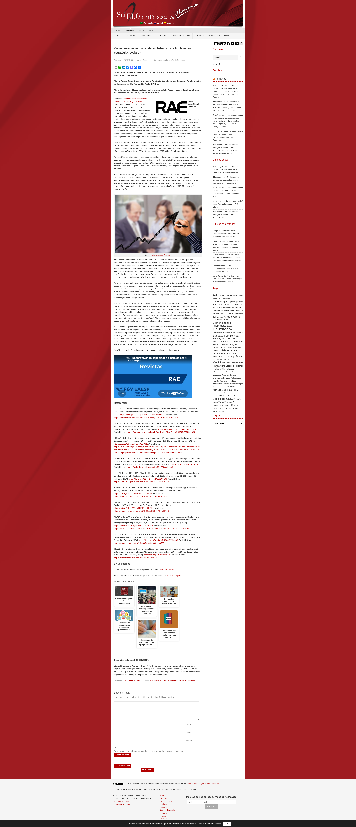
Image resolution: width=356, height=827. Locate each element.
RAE (138, 680)
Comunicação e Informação (222, 324)
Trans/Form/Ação (226, 402)
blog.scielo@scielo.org (121, 804)
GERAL (118, 30)
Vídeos (163, 816)
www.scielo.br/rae (166, 570)
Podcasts (164, 818)
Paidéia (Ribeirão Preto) (233, 363)
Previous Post (122, 766)
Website (189, 740)
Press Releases (129, 680)
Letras (226, 356)
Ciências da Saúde (220, 320)
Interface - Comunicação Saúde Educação (227, 353)
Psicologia (219, 368)
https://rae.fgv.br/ (174, 575)
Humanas (220, 78)
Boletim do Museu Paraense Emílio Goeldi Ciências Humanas (228, 310)
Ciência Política (232, 317)
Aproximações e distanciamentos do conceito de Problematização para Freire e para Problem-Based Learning (227, 88)
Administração (156, 680)
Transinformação (219, 405)
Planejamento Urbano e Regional (228, 366)
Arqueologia (232, 301)
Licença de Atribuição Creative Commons (203, 784)
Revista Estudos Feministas (232, 396)
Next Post (147, 770)
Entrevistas (129, 36)
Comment (186, 702)
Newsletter (214, 36)
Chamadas (164, 36)
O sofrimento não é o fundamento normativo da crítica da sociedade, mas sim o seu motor (226, 234)
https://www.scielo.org (121, 801)
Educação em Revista (226, 335)
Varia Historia (218, 411)
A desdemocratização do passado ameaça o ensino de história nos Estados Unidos (225, 148)
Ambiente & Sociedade (221, 299)
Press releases (147, 36)
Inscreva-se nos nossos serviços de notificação (211, 797)
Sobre (227, 36)
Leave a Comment (143, 60)
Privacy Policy (213, 824)
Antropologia (220, 301)
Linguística (236, 356)
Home (117, 36)
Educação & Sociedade (232, 333)
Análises (164, 804)
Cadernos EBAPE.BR (229, 314)
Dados (229, 326)
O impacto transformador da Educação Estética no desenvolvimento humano (227, 258)
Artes (241, 302)
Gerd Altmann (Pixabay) (161, 255)
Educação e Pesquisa (225, 338)
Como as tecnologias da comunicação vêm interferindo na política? (225, 268)
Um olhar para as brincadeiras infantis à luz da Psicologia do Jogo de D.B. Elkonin (228, 134)
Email (188, 732)
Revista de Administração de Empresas (169, 60)
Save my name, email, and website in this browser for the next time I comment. (148, 751)
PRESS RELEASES (146, 30)
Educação (222, 329)
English (160, 23)
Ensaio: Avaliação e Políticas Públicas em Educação (228, 343)
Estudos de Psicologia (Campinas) (227, 347)
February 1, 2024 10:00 (123, 60)
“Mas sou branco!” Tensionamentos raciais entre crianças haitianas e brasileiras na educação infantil (226, 105)
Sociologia (219, 398)
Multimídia (199, 36)
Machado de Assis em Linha (223, 360)
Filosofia (217, 350)
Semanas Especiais (181, 36)
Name (188, 724)
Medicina (218, 362)
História (227, 350)
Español (170, 23)
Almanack (238, 296)
